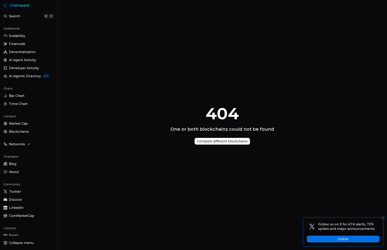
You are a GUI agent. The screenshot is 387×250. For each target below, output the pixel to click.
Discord (15, 200)
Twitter (15, 192)
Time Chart (18, 104)
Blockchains (19, 132)
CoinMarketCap (21, 216)
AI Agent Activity (22, 60)
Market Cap (18, 124)
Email (13, 235)
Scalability (17, 36)
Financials (17, 44)
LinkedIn (16, 208)
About (14, 172)
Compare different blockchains (222, 141)
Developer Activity (24, 68)
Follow (343, 239)
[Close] (383, 218)
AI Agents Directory (28, 76)
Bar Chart (16, 96)
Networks (17, 144)
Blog (12, 164)
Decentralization (22, 52)
